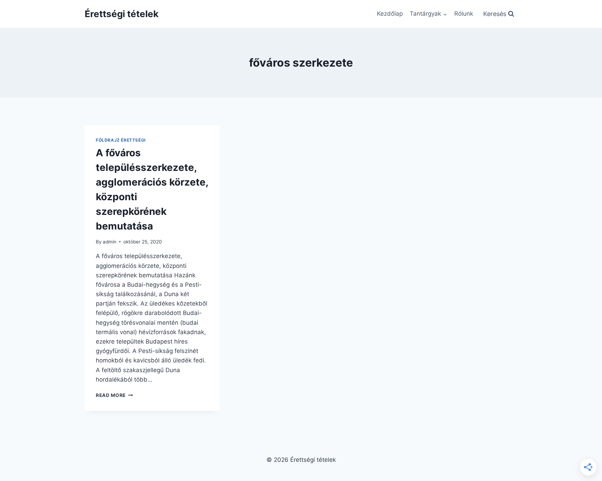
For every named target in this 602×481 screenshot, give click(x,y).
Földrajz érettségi (121, 140)
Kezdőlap (390, 13)
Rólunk (463, 13)
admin (109, 242)
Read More (114, 395)
